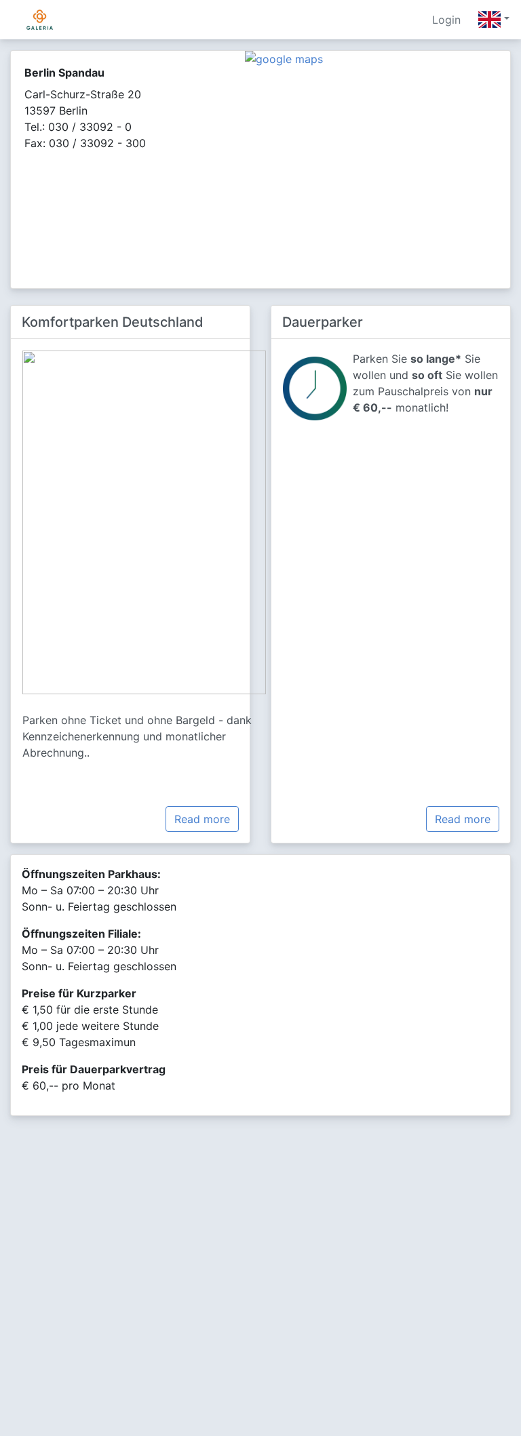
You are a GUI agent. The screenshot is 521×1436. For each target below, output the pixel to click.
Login (446, 19)
